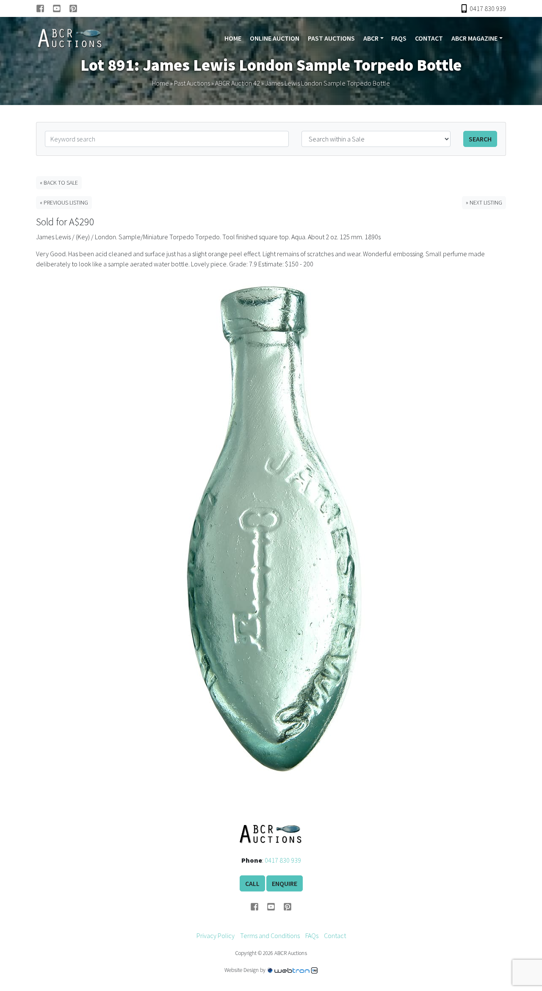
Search (480, 139)
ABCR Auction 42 (237, 83)
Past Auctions (331, 38)
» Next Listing (484, 202)
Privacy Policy (215, 935)
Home (232, 38)
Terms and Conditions (270, 935)
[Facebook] (44, 8)
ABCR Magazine (474, 38)
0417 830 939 (283, 860)
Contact (429, 38)
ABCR (371, 38)
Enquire (284, 883)
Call (252, 883)
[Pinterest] (73, 8)
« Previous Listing (64, 202)
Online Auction (274, 38)
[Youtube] (61, 8)
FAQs (398, 38)
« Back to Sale (59, 182)
